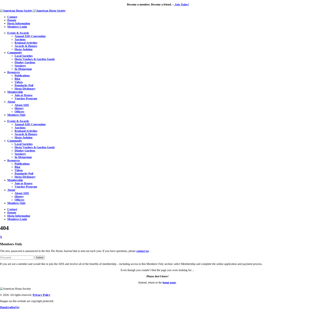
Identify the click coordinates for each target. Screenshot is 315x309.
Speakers (20, 65)
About (11, 101)
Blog (17, 78)
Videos (19, 82)
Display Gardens (25, 62)
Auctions (20, 39)
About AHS (22, 105)
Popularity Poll (24, 85)
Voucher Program (26, 98)
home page (169, 282)
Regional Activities (26, 42)
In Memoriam (23, 69)
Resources (13, 72)
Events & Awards (18, 32)
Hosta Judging (23, 49)
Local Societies (24, 55)
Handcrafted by (10, 307)
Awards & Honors (26, 46)
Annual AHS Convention (30, 36)
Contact (12, 16)
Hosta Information (18, 23)
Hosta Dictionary (25, 88)
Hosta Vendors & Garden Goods (35, 59)
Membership (15, 91)
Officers (19, 111)
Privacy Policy (41, 294)
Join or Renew (24, 95)
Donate (11, 20)
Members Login (17, 26)
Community (14, 52)
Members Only (16, 114)
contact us (142, 251)
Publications (22, 75)
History (19, 108)
